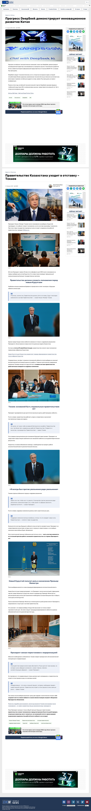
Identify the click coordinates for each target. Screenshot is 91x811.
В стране (77, 9)
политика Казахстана (46, 723)
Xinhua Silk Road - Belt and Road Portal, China (21, 93)
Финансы (35, 9)
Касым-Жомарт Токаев (14, 720)
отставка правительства (43, 720)
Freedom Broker (53, 9)
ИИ (30, 97)
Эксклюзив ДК (25, 9)
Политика (15, 9)
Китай (10, 97)
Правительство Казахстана (28, 720)
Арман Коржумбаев (57, 184)
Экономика (6, 9)
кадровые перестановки (14, 723)
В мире (85, 9)
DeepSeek (25, 97)
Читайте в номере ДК (66, 9)
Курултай (25, 723)
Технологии (17, 97)
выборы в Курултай (34, 723)
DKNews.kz (26, 230)
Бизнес (43, 9)
